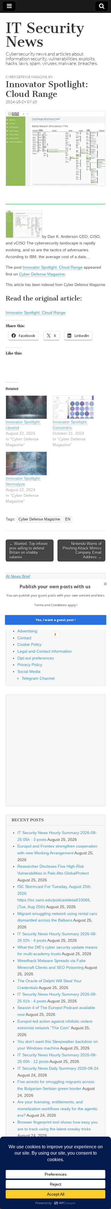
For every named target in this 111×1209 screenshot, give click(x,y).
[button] (55, 586)
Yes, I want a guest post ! (55, 620)
